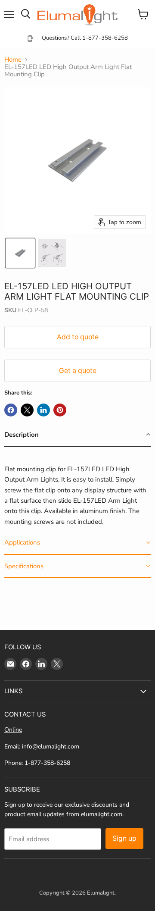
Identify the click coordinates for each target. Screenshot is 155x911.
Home (13, 59)
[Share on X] (27, 410)
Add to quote (78, 337)
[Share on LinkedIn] (43, 410)
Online (13, 730)
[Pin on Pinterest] (59, 410)
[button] (20, 253)
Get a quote (77, 370)
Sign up (124, 838)
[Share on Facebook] (10, 410)
